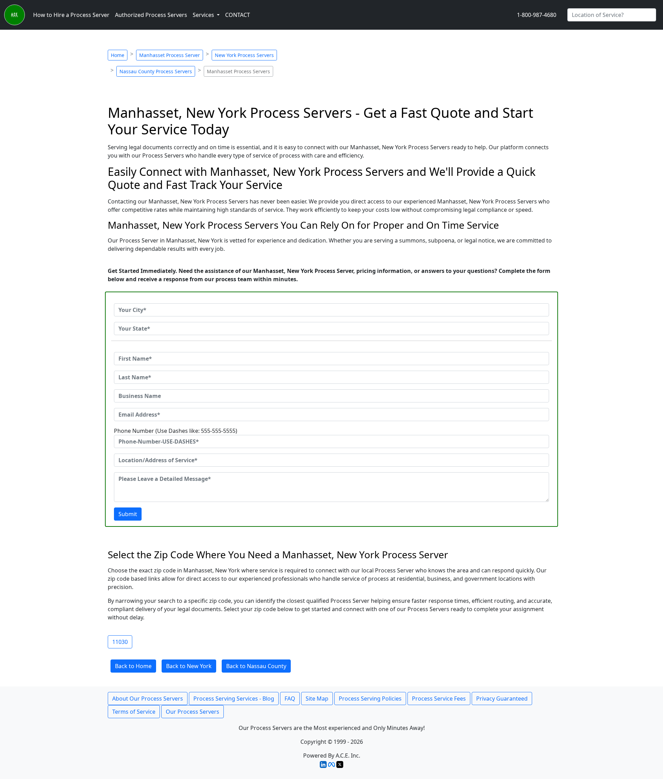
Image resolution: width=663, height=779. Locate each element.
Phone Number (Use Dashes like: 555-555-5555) (175, 431)
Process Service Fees (439, 698)
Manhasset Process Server (169, 55)
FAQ (290, 698)
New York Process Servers (244, 55)
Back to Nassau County (256, 666)
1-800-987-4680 (536, 15)
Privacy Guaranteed (502, 698)
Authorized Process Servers (151, 15)
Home (117, 55)
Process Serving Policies (370, 698)
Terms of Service (133, 711)
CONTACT (237, 15)
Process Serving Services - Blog (233, 698)
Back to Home (133, 666)
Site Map (317, 698)
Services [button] (204, 15)
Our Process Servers (192, 711)
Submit (127, 514)
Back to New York (189, 666)
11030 (120, 642)
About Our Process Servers (147, 698)
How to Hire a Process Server (71, 15)
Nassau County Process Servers (155, 71)
